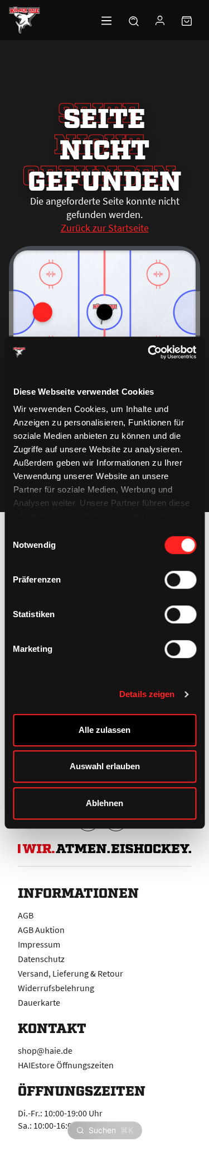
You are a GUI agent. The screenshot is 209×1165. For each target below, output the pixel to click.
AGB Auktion (41, 929)
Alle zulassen (104, 730)
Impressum (39, 944)
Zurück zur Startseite (105, 227)
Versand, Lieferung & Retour (70, 973)
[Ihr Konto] (160, 20)
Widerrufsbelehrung (56, 987)
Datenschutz (41, 958)
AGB (25, 915)
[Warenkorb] (186, 20)
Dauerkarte (39, 1002)
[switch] (180, 580)
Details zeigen (146, 694)
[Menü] (106, 20)
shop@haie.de (45, 1050)
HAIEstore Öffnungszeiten (66, 1065)
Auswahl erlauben (105, 766)
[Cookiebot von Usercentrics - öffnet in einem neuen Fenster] (148, 352)
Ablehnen (104, 803)
